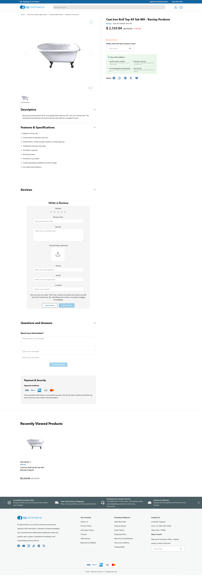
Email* (58, 275)
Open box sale (177, 2)
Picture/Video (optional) (58, 245)
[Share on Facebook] (114, 78)
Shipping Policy (120, 534)
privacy (60, 300)
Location (58, 285)
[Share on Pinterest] (125, 78)
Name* (58, 266)
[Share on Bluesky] (136, 78)
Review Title (58, 217)
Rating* (58, 208)
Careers (84, 534)
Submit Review (67, 305)
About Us (84, 522)
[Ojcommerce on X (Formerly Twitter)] (44, 545)
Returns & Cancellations (123, 538)
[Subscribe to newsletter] (181, 548)
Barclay (109, 24)
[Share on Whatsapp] (119, 78)
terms (83, 297)
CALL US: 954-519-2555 (161, 526)
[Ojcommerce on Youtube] (23, 545)
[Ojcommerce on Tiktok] (34, 545)
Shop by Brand (120, 526)
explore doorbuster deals (159, 2)
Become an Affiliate (88, 543)
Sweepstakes (119, 547)
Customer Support (158, 522)
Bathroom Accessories (72, 14)
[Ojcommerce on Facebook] (18, 545)
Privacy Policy (86, 526)
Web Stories (85, 538)
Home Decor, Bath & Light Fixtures (37, 14)
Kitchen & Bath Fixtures (56, 14)
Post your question (58, 365)
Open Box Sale (120, 522)
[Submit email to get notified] (130, 48)
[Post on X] (131, 78)
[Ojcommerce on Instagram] (28, 545)
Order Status (119, 530)
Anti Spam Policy (87, 530)
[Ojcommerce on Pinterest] (39, 545)
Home (23, 14)
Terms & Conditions (121, 543)
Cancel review (49, 305)
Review (58, 227)
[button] (51, 211)
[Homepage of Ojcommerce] (32, 7)
